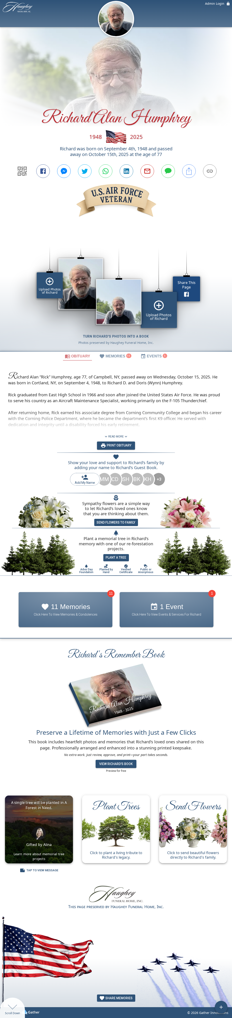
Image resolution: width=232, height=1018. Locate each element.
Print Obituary (118, 445)
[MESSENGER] (64, 171)
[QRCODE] (22, 171)
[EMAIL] (147, 171)
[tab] (77, 356)
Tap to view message (42, 870)
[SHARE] (189, 171)
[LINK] (210, 171)
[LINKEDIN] (126, 171)
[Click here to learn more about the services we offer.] (116, 895)
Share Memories (119, 998)
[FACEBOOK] (43, 171)
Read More (116, 436)
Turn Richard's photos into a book (116, 336)
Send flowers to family (116, 522)
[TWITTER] (85, 171)
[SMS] (168, 171)
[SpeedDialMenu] (221, 1007)
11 (111, 593)
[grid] (116, 291)
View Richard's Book (116, 764)
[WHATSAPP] (105, 171)
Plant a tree (116, 557)
